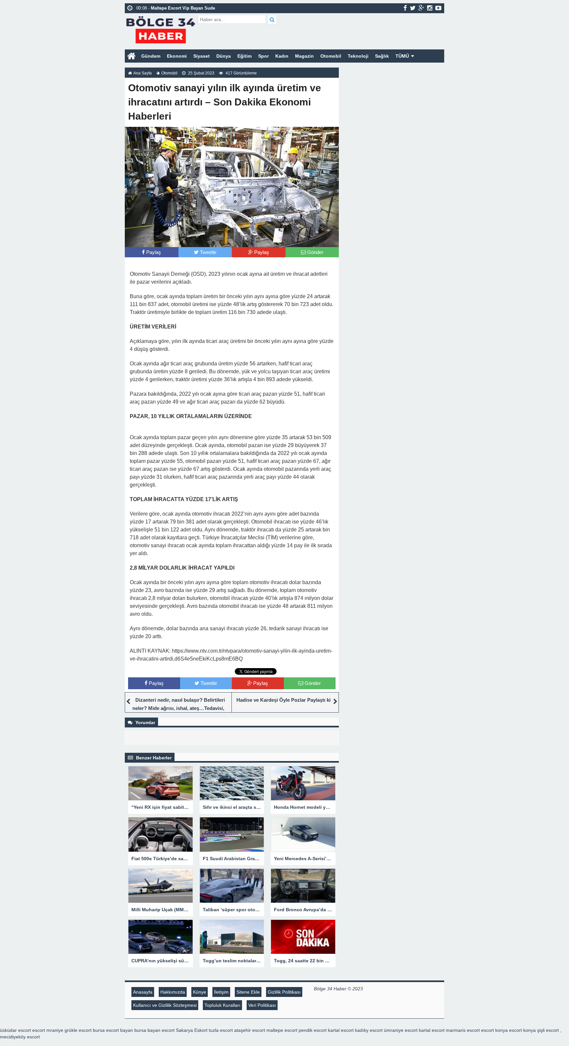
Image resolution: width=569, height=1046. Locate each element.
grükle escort (78, 1030)
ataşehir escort (249, 1030)
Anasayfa (142, 992)
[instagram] (429, 8)
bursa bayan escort (154, 1030)
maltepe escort (281, 1030)
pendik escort (313, 1030)
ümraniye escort (401, 1030)
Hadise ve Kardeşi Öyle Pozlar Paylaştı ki (283, 700)
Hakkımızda (172, 992)
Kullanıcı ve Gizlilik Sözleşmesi (165, 1005)
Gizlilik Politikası (284, 992)
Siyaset (201, 56)
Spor (263, 56)
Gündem (150, 56)
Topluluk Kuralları (222, 1005)
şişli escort (548, 1030)
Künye (199, 992)
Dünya (223, 56)
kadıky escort (369, 1030)
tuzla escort (221, 1030)
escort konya (494, 1030)
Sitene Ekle (248, 992)
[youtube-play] (438, 8)
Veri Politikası (262, 1005)
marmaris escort (463, 1030)
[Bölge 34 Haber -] (160, 29)
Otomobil (330, 56)
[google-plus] (421, 8)
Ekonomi (177, 56)
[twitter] (413, 8)
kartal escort (341, 1030)
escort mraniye (47, 1030)
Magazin (304, 56)
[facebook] (405, 8)
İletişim (221, 992)
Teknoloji (358, 56)
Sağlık (382, 56)
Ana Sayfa (142, 73)
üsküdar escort (15, 1030)
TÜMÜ (402, 56)
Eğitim (244, 56)
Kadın (281, 56)
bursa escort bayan (113, 1030)
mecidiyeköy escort (20, 1036)
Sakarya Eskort (191, 1030)
